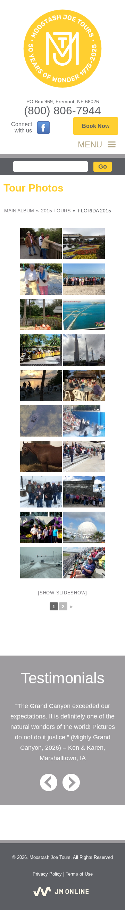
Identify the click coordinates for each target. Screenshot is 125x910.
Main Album (19, 210)
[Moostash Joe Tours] (62, 49)
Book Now (95, 126)
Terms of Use (79, 874)
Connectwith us (21, 127)
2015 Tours (55, 210)
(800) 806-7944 (62, 110)
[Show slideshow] (62, 592)
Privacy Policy (47, 874)
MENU (90, 144)
